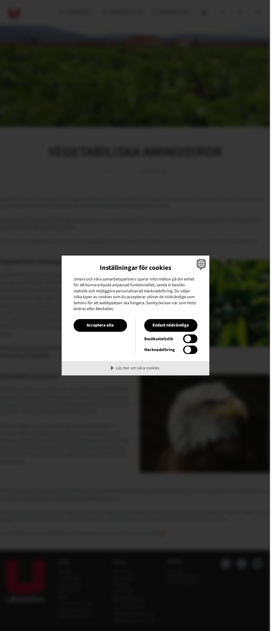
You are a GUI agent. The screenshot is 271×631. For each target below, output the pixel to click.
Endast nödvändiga (170, 325)
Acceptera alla (100, 325)
